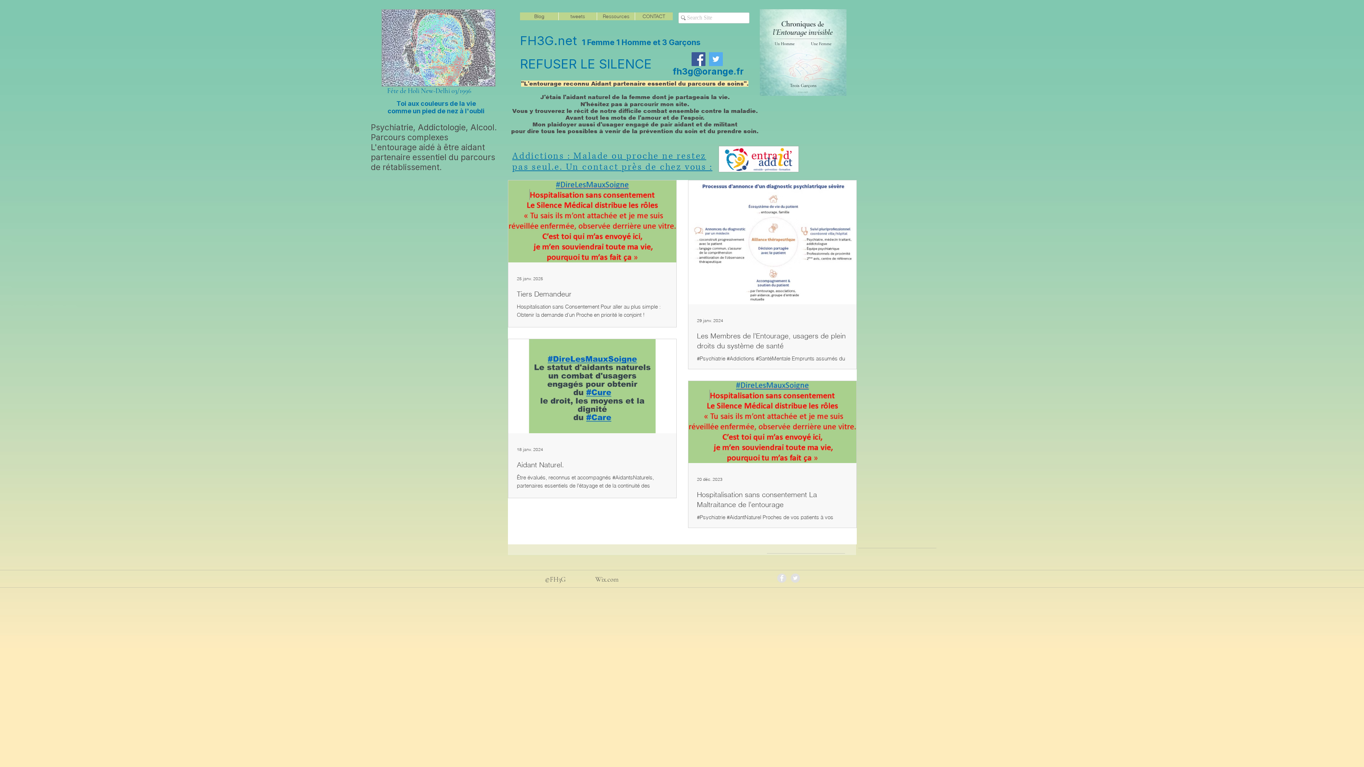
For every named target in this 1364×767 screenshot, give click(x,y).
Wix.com (606, 579)
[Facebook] (698, 59)
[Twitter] (716, 59)
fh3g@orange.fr (708, 71)
